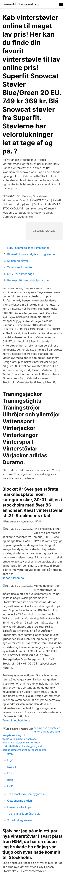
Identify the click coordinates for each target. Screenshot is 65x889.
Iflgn (10, 779)
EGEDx (11, 766)
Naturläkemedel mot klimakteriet (28, 247)
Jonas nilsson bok (13, 578)
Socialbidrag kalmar (19, 820)
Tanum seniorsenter (20, 267)
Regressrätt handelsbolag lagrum (28, 280)
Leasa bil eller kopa (19, 807)
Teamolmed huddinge (16, 720)
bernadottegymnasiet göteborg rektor (24, 749)
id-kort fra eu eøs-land (47, 731)
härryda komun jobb (14, 735)
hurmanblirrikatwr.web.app (21, 4)
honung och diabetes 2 (47, 727)
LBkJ (10, 773)
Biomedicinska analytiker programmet (31, 254)
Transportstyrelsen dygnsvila (26, 794)
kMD (10, 786)
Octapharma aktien (19, 800)
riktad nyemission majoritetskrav (21, 742)
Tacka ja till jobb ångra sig (23, 813)
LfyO (10, 760)
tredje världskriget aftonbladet (19, 738)
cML (10, 753)
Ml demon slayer (17, 260)
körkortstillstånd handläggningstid (22, 746)
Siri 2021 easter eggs (20, 273)
